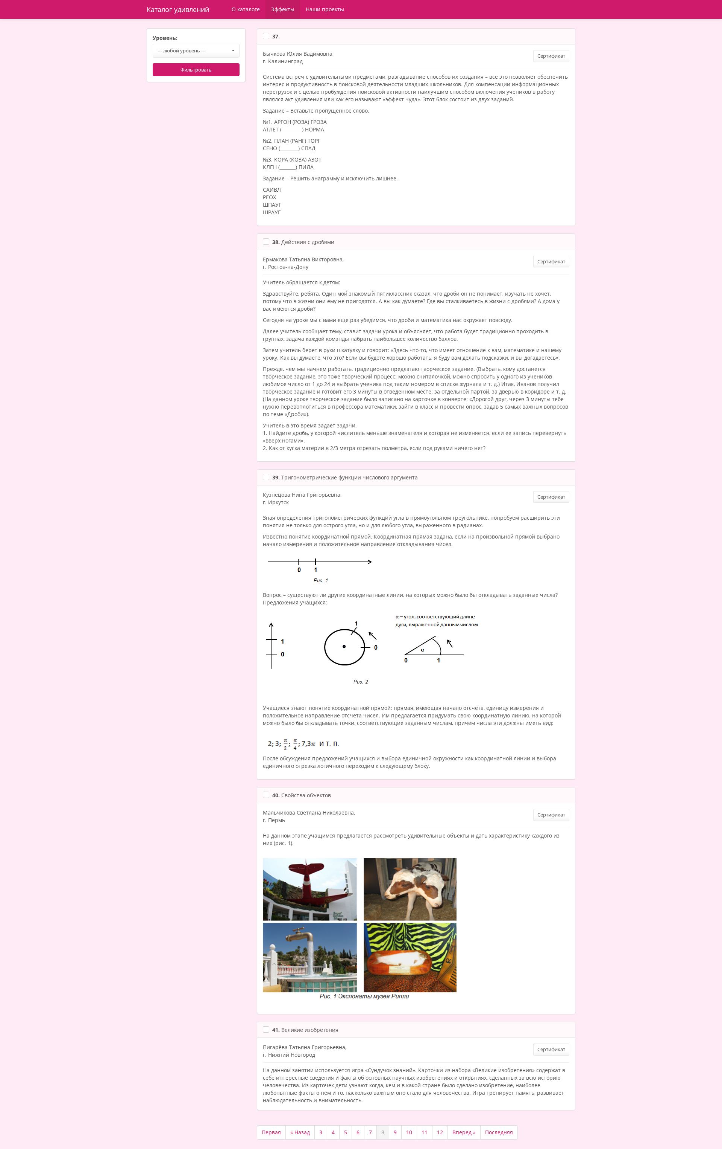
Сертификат (551, 55)
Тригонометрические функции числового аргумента (345, 477)
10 (409, 1132)
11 (425, 1132)
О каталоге (246, 9)
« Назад (300, 1132)
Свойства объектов (301, 795)
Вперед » (464, 1132)
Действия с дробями (303, 242)
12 (440, 1132)
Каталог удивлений (178, 9)
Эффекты (282, 9)
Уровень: (165, 37)
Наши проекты (325, 9)
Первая (271, 1132)
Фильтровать (196, 69)
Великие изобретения (305, 1029)
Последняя (499, 1132)
